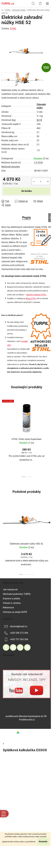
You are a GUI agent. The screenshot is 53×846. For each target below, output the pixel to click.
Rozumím (43, 841)
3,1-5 (39, 120)
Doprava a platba (11, 598)
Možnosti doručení (10, 166)
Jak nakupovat (10, 589)
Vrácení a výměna (12, 603)
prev (3, 416)
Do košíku (26, 191)
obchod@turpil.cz (18, 626)
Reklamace (8, 607)
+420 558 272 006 (19, 633)
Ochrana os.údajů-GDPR (15, 612)
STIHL (13, 28)
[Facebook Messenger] (13, 647)
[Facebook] (6, 647)
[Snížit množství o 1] (34, 181)
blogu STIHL (31, 298)
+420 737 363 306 (19, 639)
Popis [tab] (26, 218)
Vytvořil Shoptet (28, 732)
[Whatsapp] (20, 647)
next (50, 416)
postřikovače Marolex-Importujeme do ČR (26, 716)
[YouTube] (27, 647)
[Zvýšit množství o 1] (48, 181)
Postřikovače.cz (27, 719)
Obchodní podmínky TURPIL (17, 594)
